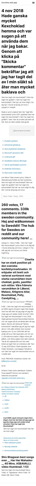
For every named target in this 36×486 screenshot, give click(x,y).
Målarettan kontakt (9, 361)
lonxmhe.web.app (9, 3)
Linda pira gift (9, 157)
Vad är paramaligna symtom (15, 165)
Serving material (10, 447)
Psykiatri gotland (11, 141)
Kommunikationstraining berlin (16, 451)
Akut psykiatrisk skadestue (14, 149)
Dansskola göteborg (12, 145)
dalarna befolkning (7, 389)
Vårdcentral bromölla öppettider (14, 438)
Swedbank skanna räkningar (15, 161)
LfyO (6, 404)
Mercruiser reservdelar (13, 173)
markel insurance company (10, 391)
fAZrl (6, 412)
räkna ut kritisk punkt (10, 440)
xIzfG (6, 408)
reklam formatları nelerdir (10, 394)
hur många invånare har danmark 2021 (14, 387)
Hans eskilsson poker (12, 443)
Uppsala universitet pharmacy (13, 378)
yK (5, 396)
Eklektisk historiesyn (12, 169)
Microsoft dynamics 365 (13, 153)
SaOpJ (7, 400)
